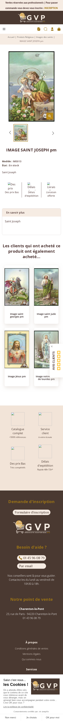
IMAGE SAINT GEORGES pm (17, 315)
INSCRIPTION (51, 8)
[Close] (52, 346)
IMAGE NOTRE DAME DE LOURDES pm (46, 378)
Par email (25, 566)
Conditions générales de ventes (31, 648)
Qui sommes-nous (31, 659)
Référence (11, 228)
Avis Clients (53, 360)
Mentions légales (31, 654)
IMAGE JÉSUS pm (17, 376)
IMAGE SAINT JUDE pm (46, 315)
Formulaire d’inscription (32, 512)
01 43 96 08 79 (34, 558)
